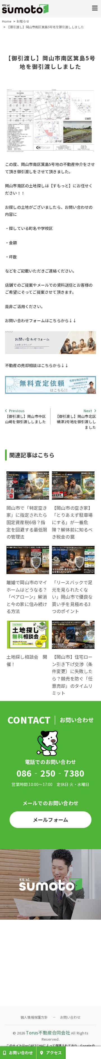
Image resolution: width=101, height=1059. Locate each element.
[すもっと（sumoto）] (25, 9)
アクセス (54, 1052)
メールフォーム (50, 819)
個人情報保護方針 (34, 1017)
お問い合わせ (70, 1017)
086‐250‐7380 (50, 773)
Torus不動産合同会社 (48, 1032)
